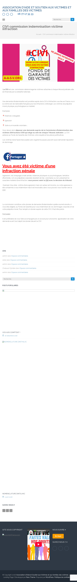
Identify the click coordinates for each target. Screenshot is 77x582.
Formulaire (6, 214)
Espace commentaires (19, 256)
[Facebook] (3, 14)
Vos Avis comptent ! (11, 332)
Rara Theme (30, 577)
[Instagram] (7, 14)
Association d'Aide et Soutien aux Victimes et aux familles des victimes (36, 9)
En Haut (58, 536)
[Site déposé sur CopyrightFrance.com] (13, 535)
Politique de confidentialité (64, 577)
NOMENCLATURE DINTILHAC (13, 494)
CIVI (47, 180)
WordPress (50, 577)
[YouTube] (11, 14)
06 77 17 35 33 (25, 14)
